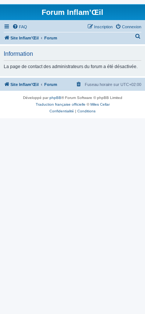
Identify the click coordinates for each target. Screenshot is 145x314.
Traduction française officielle (61, 104)
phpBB (55, 98)
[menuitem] (19, 26)
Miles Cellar (100, 104)
